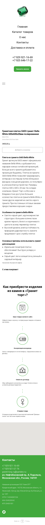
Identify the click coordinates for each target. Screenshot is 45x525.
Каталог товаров (22, 31)
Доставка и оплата (22, 47)
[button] (22, 69)
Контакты (22, 42)
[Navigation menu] (3, 84)
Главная (22, 26)
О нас (22, 37)
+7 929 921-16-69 (22, 57)
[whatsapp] (4, 512)
